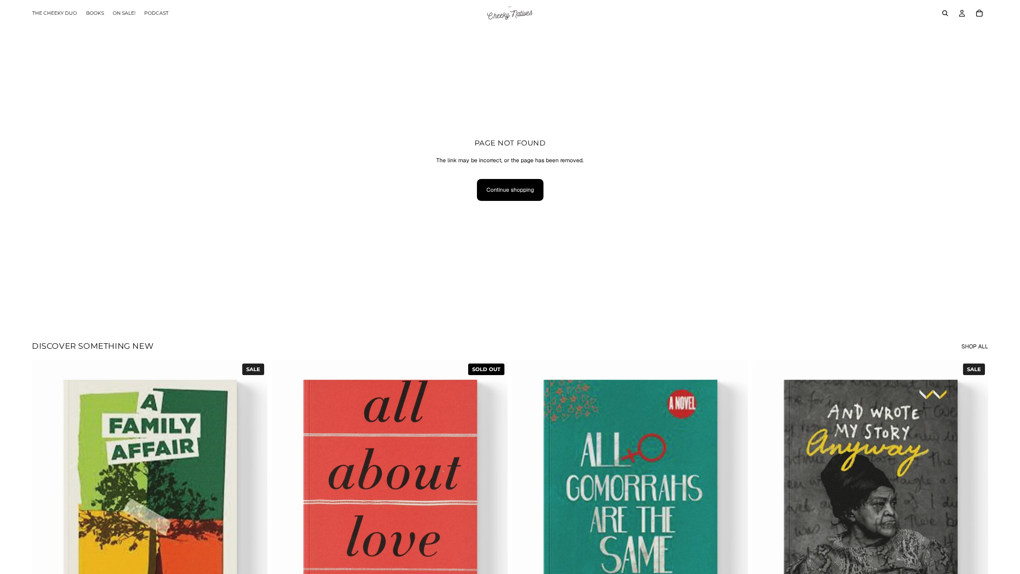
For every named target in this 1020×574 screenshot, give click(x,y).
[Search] (945, 13)
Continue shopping (510, 189)
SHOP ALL (974, 346)
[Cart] (979, 13)
